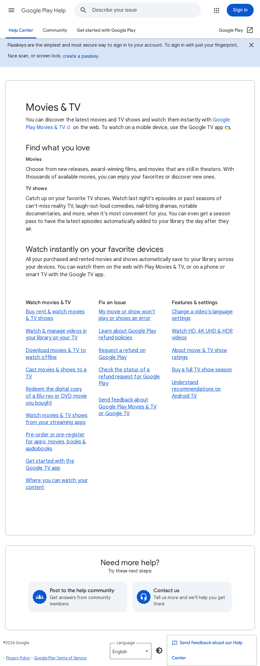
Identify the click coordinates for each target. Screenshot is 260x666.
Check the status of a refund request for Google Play (129, 377)
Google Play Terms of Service (60, 658)
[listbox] (131, 651)
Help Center (21, 30)
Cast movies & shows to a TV (56, 373)
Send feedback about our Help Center (207, 650)
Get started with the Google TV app (50, 464)
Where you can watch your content (57, 484)
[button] (11, 10)
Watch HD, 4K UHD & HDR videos (202, 334)
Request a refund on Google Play (122, 354)
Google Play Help (43, 10)
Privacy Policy (18, 658)
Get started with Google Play (106, 30)
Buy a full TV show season (202, 370)
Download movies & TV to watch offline (56, 354)
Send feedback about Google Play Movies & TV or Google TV (128, 407)
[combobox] (146, 10)
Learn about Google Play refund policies (127, 334)
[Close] (251, 46)
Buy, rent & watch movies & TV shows (55, 315)
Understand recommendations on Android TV (196, 389)
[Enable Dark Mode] (159, 650)
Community (55, 30)
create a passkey (80, 56)
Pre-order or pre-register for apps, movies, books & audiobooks (56, 442)
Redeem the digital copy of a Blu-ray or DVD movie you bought (56, 396)
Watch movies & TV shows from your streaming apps (57, 419)
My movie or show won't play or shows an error (127, 315)
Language (126, 642)
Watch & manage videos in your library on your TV (56, 334)
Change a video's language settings (202, 315)
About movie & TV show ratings (199, 354)
